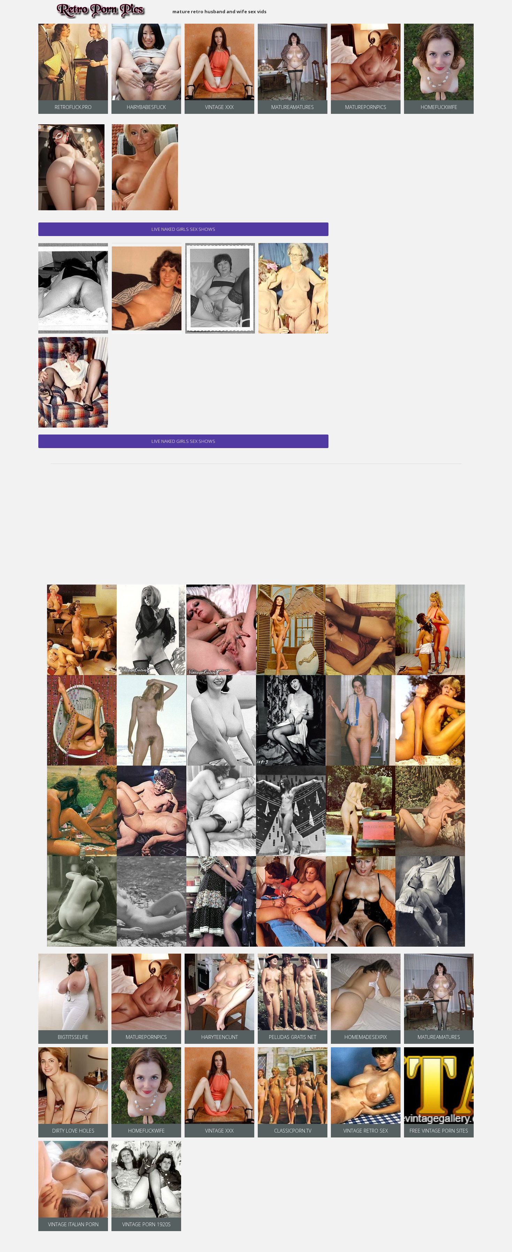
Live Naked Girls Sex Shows (183, 229)
